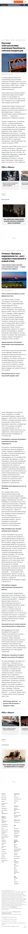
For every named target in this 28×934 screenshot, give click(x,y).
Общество (4, 799)
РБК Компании (16, 865)
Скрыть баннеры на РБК (16, 809)
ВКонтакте (16, 797)
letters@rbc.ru (14, 907)
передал (7, 630)
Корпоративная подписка (17, 816)
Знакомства (16, 858)
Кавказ (3, 855)
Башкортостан (5, 830)
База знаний (4, 810)
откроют (9, 368)
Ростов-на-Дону (4, 846)
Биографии (4, 808)
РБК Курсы (15, 868)
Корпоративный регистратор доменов (16, 850)
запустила (5, 595)
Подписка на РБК (17, 813)
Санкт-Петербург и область (8, 40)
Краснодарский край (5, 837)
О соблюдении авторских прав (9, 919)
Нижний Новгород (4, 840)
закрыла (10, 665)
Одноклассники (17, 799)
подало (4, 500)
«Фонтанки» (14, 154)
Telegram (6, 705)
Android (16, 881)
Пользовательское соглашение (9, 921)
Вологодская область (4, 832)
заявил (14, 542)
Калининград (4, 835)
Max (13, 705)
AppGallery (16, 883)
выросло (4, 418)
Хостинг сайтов (16, 854)
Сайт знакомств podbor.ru (16, 861)
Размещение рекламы (16, 836)
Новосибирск (5, 826)
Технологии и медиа (4, 804)
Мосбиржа (15, 911)
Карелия (3, 856)
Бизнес (3, 801)
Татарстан (4, 849)
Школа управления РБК (16, 872)
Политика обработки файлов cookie (10, 926)
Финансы (4, 806)
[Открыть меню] (25, 2)
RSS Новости (17, 822)
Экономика (4, 797)
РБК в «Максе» (8, 167)
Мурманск (4, 858)
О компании (16, 828)
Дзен (15, 802)
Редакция (16, 833)
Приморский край (4, 861)
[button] (10, 180)
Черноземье (4, 853)
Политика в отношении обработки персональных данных (14, 923)
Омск (3, 828)
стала (14, 303)
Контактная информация (16, 831)
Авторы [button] (3, 194)
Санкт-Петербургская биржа (11, 912)
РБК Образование (5, 812)
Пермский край (4, 843)
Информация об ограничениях (9, 917)
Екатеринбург (5, 824)
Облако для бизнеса (16, 846)
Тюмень (3, 851)
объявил (19, 449)
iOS (15, 880)
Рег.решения (16, 856)
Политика (4, 795)
